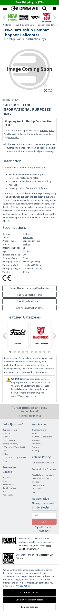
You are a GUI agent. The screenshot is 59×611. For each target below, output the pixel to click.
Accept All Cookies (29, 592)
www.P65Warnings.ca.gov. (24, 396)
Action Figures (47, 130)
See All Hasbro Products (29, 301)
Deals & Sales (7, 495)
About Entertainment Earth (43, 475)
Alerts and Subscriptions (42, 436)
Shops (4, 481)
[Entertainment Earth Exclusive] (24, 17)
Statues (31, 133)
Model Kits (13, 137)
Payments (36, 447)
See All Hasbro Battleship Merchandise (29, 288)
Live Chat (6, 436)
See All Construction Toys (29, 307)
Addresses (36, 443)
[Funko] (35, 17)
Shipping (35, 450)
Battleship (28, 237)
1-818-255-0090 (8, 440)
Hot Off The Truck (9, 488)
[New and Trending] (12, 17)
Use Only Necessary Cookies (29, 599)
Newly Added (8, 484)
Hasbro (26, 233)
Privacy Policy (23, 586)
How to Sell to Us (38, 485)
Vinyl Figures (10, 133)
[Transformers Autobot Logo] (47, 17)
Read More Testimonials (29, 415)
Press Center (37, 488)
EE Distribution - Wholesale (43, 462)
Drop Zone (6, 477)
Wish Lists (36, 440)
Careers (35, 492)
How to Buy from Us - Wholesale (40, 480)
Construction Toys (45, 133)
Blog (4, 491)
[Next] (55, 17)
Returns (35, 433)
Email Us (6, 433)
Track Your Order (39, 430)
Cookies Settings (29, 607)
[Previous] (4, 17)
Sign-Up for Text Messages (44, 528)
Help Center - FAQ (9, 430)
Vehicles (22, 133)
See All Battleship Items (29, 294)
